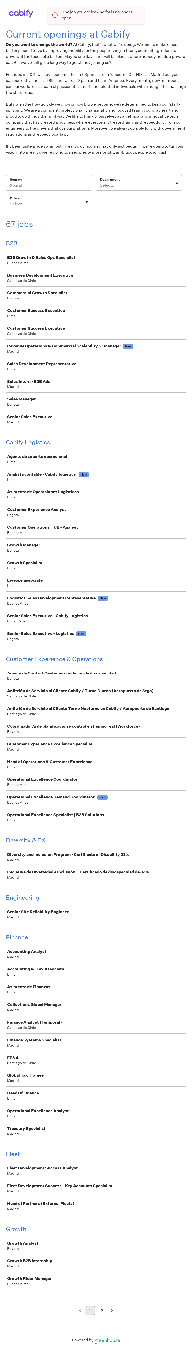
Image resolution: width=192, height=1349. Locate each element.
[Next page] (112, 1311)
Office (15, 198)
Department (110, 179)
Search (16, 179)
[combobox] (100, 185)
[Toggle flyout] (177, 183)
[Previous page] (80, 1311)
